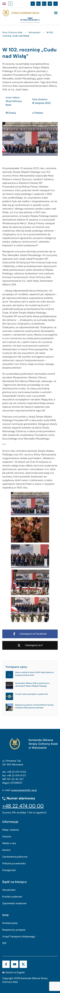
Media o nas (9, 843)
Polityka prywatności (14, 863)
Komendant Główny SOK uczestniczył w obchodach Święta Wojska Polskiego (32, 684)
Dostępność (9, 870)
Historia (6, 836)
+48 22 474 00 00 (23, 806)
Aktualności (9, 889)
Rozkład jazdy (10, 923)
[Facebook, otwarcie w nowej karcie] (6, 964)
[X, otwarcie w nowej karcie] (23, 964)
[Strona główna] (20, 13)
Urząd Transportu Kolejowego (18, 936)
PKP (4, 943)
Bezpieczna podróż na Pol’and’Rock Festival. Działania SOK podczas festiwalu (34, 706)
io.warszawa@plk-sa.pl (24, 790)
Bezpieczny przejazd (13, 929)
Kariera (6, 850)
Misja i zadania (10, 829)
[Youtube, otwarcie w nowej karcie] (14, 964)
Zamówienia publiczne (14, 856)
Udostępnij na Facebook (33, 633)
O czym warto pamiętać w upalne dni (31, 694)
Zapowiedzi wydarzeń (14, 903)
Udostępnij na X (34, 645)
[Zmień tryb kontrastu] (50, 4)
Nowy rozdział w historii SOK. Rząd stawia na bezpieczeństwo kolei (34, 673)
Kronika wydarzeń (12, 896)
